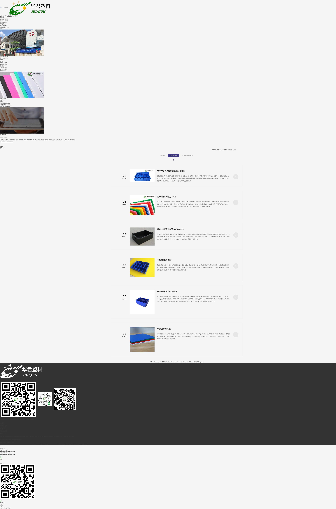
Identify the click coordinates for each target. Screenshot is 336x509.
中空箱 (1, 61)
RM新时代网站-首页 (5, 508)
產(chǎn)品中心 (4, 56)
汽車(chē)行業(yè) (70, 436)
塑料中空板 (12, 139)
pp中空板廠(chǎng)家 (61, 139)
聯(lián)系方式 (10, 442)
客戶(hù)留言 (3, 442)
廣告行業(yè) (55, 436)
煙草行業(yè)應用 (23, 436)
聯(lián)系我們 (3, 134)
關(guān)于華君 (4, 19)
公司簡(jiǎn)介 (3, 22)
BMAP (41, 444)
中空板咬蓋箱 (3, 64)
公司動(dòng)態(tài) (5, 103)
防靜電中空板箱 (28, 139)
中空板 (1, 59)
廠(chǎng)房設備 (4, 25)
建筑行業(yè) (62, 436)
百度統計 (34, 444)
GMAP (46, 444)
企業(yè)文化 (3, 24)
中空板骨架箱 (3, 62)
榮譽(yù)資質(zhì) (4, 27)
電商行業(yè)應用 (32, 436)
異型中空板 (3, 70)
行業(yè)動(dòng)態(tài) (6, 105)
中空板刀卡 (3, 66)
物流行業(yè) (49, 436)
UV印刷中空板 (3, 69)
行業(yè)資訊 (232, 149)
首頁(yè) (2, 17)
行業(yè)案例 (3, 98)
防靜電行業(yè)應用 (5, 436)
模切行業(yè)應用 (14, 436)
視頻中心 (2, 28)
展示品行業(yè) (41, 436)
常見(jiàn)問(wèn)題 (5, 106)
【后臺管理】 (84, 444)
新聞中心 (2, 100)
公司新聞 (162, 155)
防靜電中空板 (3, 67)
